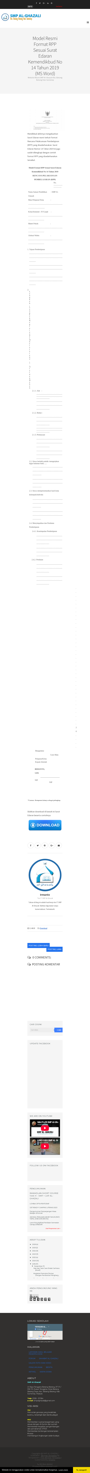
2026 (34, 1244)
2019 (34, 1264)
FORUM (32, 1358)
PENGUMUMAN (35, 1367)
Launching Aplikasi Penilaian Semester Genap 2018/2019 (44, 1223)
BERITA (49, 1367)
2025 (34, 1248)
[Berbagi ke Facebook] (30, 845)
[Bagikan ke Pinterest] (44, 845)
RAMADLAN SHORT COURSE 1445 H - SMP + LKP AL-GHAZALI (44, 1196)
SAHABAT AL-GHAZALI (48, 1358)
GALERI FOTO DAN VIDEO (40, 1363)
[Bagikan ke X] (37, 845)
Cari (59, 1030)
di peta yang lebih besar (47, 1341)
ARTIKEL (32, 1372)
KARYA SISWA (46, 1372)
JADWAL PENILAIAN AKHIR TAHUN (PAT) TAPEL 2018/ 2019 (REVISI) (45, 1218)
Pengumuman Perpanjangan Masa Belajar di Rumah (43, 1212)
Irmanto (52, 1460)
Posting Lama (54, 949)
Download (43, 928)
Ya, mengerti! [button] (81, 1470)
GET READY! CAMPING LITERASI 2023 (43, 1207)
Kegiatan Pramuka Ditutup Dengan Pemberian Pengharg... (46, 1274)
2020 (34, 1261)
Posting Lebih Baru (39, 945)
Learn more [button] (63, 1470)
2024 (34, 1251)
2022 (34, 1257)
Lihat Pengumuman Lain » (53, 1228)
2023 (34, 1254)
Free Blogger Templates (51, 1458)
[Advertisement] (45, 103)
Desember (38, 1266)
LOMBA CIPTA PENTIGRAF (39, 1204)
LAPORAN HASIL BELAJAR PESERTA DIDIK (40, 1353)
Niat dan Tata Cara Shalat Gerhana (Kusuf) (46, 1269)
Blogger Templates (49, 1456)
